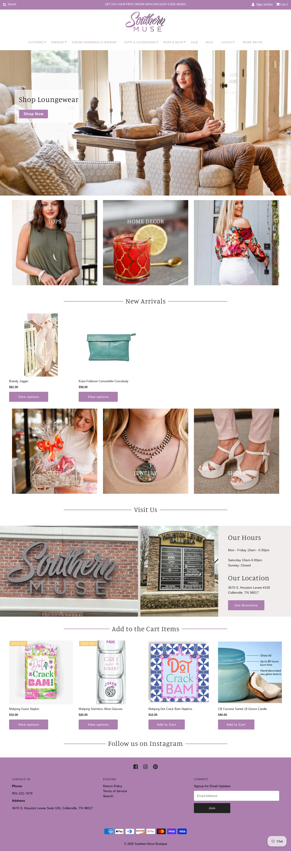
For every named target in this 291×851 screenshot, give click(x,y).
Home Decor (252, 42)
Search (108, 796)
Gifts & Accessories (140, 42)
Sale (194, 42)
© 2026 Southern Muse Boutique (145, 844)
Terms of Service (115, 791)
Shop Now (33, 114)
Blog (209, 42)
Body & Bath (173, 42)
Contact (228, 42)
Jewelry (57, 42)
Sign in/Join (263, 4)
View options (28, 397)
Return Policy (112, 786)
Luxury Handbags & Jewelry (94, 42)
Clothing (36, 42)
